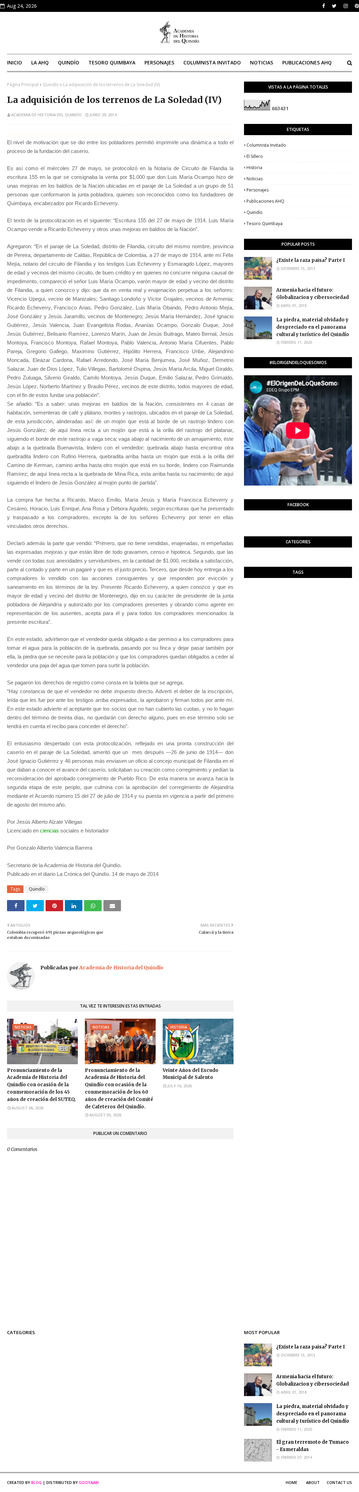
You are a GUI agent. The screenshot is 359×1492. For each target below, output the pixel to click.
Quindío (51, 85)
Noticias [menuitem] (261, 62)
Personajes (257, 190)
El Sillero (254, 156)
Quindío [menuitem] (68, 62)
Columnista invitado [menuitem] (212, 62)
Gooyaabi (89, 1482)
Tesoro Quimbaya (264, 223)
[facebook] (323, 6)
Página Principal (23, 85)
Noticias (254, 179)
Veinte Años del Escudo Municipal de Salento (190, 1074)
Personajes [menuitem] (159, 62)
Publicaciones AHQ (265, 201)
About (313, 1482)
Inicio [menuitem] (14, 62)
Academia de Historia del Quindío (46, 114)
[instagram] (346, 6)
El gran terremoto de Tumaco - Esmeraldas (312, 1445)
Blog (36, 1482)
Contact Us (339, 1482)
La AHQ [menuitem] (40, 62)
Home (291, 1482)
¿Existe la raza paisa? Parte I (310, 260)
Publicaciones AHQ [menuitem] (307, 62)
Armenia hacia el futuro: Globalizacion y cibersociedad (312, 293)
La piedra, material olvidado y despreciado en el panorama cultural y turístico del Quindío (312, 327)
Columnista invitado (266, 145)
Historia (254, 167)
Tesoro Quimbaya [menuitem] (111, 62)
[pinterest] (356, 6)
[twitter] (334, 6)
